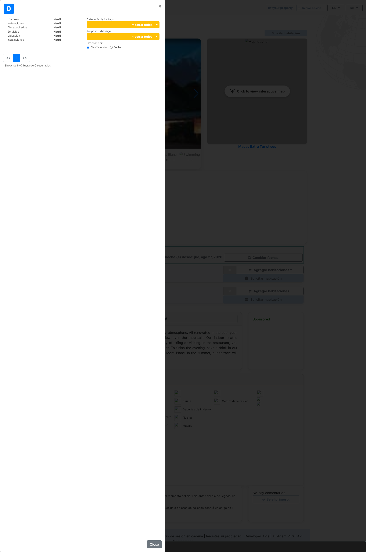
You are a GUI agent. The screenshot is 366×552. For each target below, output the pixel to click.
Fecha (117, 47)
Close (154, 544)
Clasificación (98, 47)
